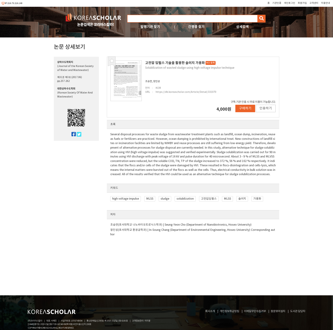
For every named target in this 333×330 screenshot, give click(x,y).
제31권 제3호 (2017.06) (69, 77)
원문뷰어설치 (278, 311)
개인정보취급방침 (229, 311)
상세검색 (242, 27)
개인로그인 (289, 3)
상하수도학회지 (65, 62)
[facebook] (72, 134)
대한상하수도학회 (66, 88)
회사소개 (210, 311)
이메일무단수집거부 (255, 311)
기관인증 (276, 3)
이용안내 (325, 3)
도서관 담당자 (297, 311)
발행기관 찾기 (150, 27)
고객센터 (313, 3)
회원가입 (302, 3)
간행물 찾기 (196, 27)
